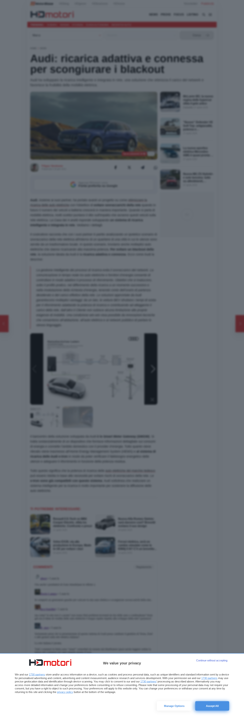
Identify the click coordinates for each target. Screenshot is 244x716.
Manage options (174, 705)
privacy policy (65, 692)
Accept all (212, 705)
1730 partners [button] (37, 674)
